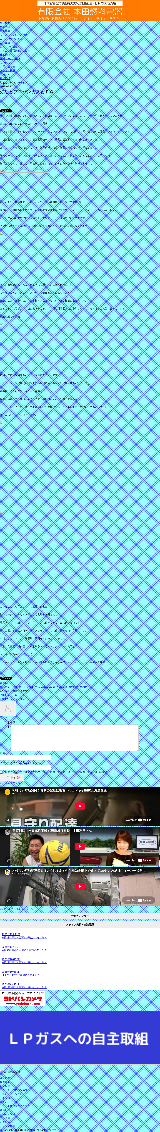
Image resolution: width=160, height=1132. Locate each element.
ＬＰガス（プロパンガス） (15, 34)
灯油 (65, 687)
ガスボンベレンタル (11, 38)
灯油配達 (5, 30)
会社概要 (5, 22)
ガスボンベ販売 (9, 46)
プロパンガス (53, 687)
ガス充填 (5, 42)
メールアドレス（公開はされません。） (22, 762)
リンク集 (5, 62)
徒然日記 (5, 54)
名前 (2, 753)
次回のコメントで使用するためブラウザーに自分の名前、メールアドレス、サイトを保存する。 (56, 772)
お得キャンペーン (10, 58)
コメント (5, 726)
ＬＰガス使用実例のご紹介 (15, 50)
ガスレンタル (26, 687)
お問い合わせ (7, 66)
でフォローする (12, 694)
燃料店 (84, 687)
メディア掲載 (7, 70)
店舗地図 (5, 26)
